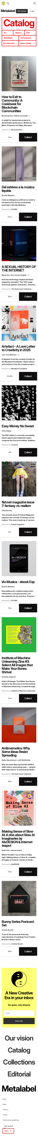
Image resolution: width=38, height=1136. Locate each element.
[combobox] (10, 43)
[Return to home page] (3, 3)
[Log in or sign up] (34, 3)
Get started (22, 11)
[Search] (8, 3)
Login (32, 11)
